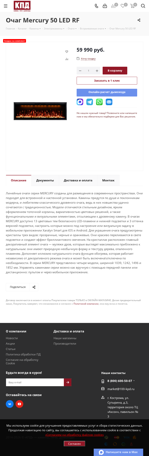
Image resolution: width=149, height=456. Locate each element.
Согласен (74, 444)
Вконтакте (10, 404)
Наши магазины (65, 338)
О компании (16, 331)
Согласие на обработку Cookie (22, 361)
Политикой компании (86, 303)
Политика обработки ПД (23, 354)
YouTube (19, 404)
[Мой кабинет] (105, 6)
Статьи (11, 349)
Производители (65, 343)
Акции (10, 343)
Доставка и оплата (69, 331)
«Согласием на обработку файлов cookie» (74, 435)
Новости (12, 338)
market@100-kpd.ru (120, 389)
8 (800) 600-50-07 (119, 381)
